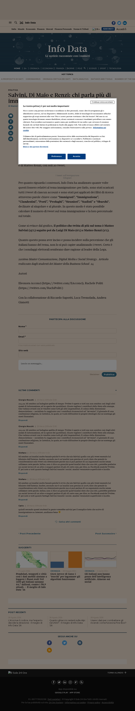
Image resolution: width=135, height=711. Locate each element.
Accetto (76, 156)
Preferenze (57, 156)
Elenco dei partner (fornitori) (35, 147)
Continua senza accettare (102, 102)
